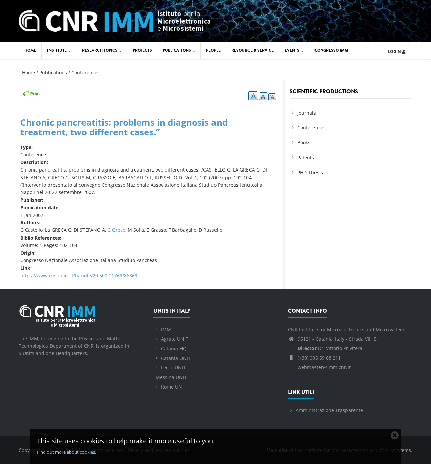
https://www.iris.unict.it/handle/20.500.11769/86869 (78, 275)
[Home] (114, 20)
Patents (305, 157)
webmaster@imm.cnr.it (323, 367)
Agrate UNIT (174, 339)
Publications (177, 50)
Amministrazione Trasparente (329, 410)
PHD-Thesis (310, 172)
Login (395, 51)
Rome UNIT (173, 386)
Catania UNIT (176, 358)
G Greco (116, 230)
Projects (142, 50)
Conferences (85, 72)
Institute (57, 50)
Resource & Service (252, 50)
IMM (166, 329)
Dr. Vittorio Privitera (330, 348)
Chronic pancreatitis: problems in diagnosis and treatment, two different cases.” (124, 127)
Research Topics (100, 50)
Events (292, 50)
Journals (306, 113)
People (213, 50)
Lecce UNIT (173, 367)
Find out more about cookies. (66, 452)
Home (30, 50)
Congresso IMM (331, 50)
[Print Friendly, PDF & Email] (31, 93)
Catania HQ (174, 348)
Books (303, 142)
